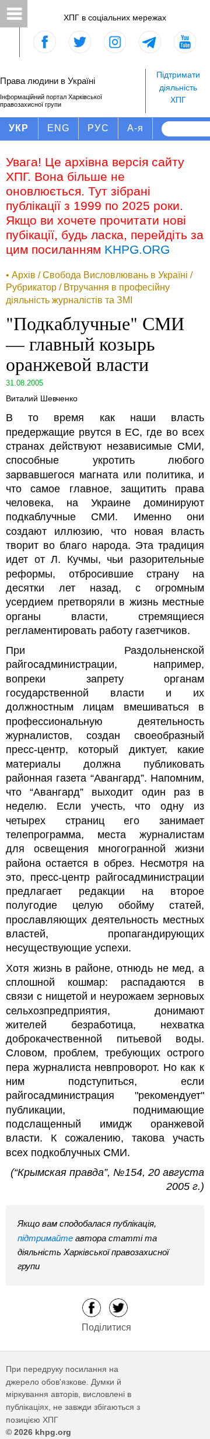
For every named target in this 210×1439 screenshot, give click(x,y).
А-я (135, 128)
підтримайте (45, 1238)
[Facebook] (91, 1307)
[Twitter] (118, 1307)
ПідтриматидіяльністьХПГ (178, 87)
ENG (58, 128)
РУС (98, 128)
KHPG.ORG (137, 249)
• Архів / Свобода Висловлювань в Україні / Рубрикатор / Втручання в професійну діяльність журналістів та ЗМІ (99, 287)
